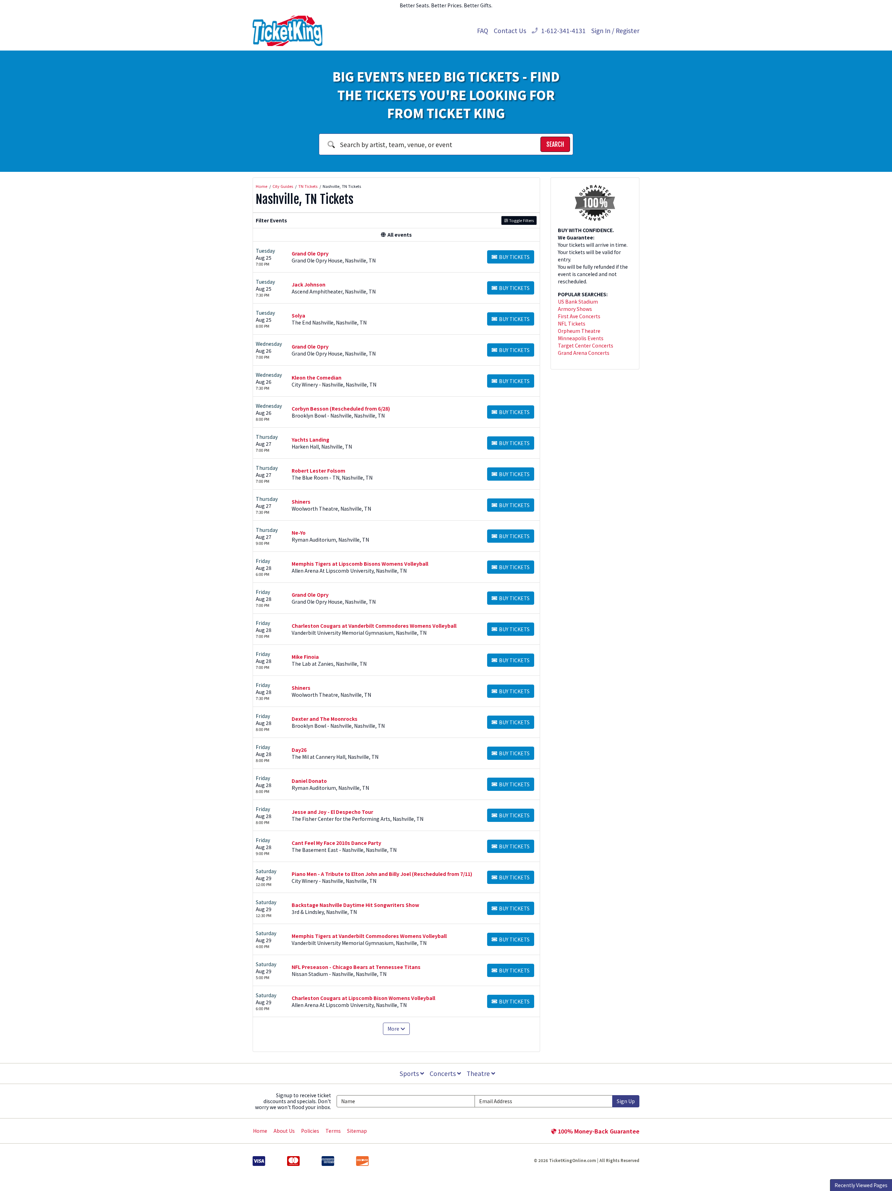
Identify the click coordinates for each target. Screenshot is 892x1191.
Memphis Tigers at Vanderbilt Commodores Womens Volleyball (369, 935)
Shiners (301, 501)
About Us (284, 1130)
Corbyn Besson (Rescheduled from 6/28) (341, 408)
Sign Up (626, 1101)
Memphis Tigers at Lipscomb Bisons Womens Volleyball (360, 563)
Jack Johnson (308, 284)
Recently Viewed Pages (861, 1185)
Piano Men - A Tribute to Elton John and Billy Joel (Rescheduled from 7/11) (382, 873)
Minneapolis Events (580, 338)
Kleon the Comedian (316, 377)
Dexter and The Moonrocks (324, 718)
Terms (333, 1130)
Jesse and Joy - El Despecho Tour (332, 811)
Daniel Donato (309, 780)
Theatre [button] (479, 1073)
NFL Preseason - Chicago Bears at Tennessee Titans (356, 966)
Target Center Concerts (585, 345)
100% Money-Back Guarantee (597, 1131)
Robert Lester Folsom (318, 470)
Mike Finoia (305, 656)
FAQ (482, 30)
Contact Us (510, 30)
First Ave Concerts (579, 316)
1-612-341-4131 (563, 30)
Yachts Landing (310, 439)
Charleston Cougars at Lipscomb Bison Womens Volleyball (363, 997)
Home (260, 1130)
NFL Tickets (571, 323)
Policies (310, 1130)
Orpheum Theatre (579, 330)
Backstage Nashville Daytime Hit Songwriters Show (355, 904)
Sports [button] (410, 1073)
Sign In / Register (615, 30)
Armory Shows (575, 308)
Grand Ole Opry (310, 253)
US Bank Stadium (578, 301)
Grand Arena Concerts (583, 352)
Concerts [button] (443, 1073)
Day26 (299, 749)
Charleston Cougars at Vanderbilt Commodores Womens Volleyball (374, 625)
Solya (298, 315)
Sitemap (357, 1130)
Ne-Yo (299, 532)
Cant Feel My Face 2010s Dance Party (336, 842)
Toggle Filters (521, 220)
